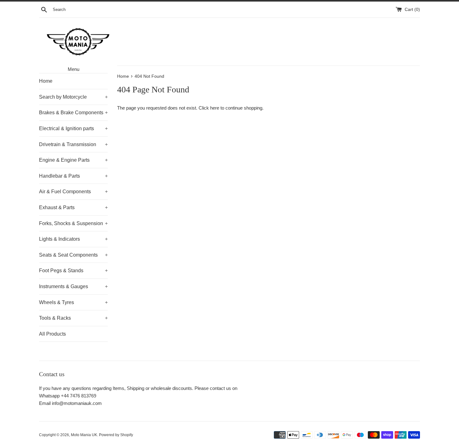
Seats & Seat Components (73, 255)
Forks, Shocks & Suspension (73, 223)
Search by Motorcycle (73, 97)
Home (45, 81)
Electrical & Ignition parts (73, 128)
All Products (52, 334)
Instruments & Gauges (73, 286)
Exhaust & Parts (73, 207)
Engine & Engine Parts (73, 160)
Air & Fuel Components (73, 191)
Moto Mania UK (84, 435)
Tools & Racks (73, 318)
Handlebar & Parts (73, 176)
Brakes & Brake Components (73, 112)
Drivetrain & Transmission (73, 144)
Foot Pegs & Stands (73, 270)
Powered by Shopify (116, 435)
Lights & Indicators (73, 239)
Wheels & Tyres (73, 302)
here (214, 108)
